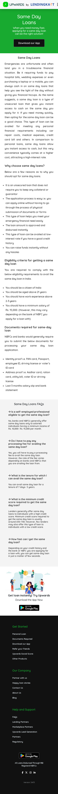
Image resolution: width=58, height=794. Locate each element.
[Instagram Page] (31, 773)
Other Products (19, 658)
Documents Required (22, 639)
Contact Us (17, 688)
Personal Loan (19, 634)
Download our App (29, 43)
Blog (14, 697)
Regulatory (17, 741)
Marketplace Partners (22, 727)
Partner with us (19, 678)
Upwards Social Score (22, 653)
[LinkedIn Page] (35, 773)
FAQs (14, 717)
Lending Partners (20, 722)
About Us (16, 692)
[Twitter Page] (26, 773)
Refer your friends (21, 649)
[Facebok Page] (23, 773)
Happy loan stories (21, 683)
